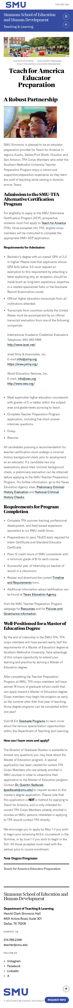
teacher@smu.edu (16, 945)
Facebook (13, 966)
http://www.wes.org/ (21, 384)
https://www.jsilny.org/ (22, 364)
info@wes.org (27, 379)
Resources (28, 609)
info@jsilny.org (27, 359)
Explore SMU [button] (62, 4)
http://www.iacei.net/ (21, 345)
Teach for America (53, 223)
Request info (57, 999)
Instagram (14, 961)
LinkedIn (13, 971)
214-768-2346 (13, 940)
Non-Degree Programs (49, 61)
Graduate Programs (32, 721)
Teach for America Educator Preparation (32, 869)
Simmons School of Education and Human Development (29, 17)
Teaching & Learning (18, 27)
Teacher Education (23, 61)
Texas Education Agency (39, 594)
